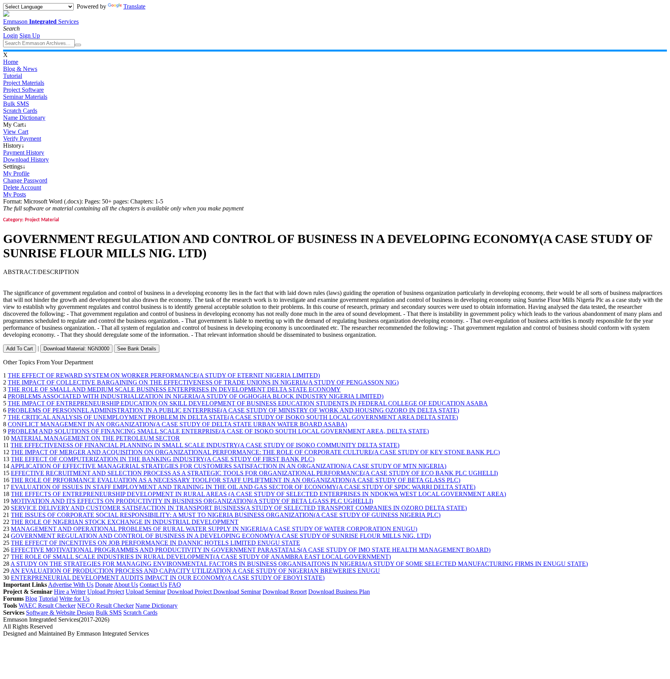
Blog (31, 598)
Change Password (25, 180)
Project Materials (23, 82)
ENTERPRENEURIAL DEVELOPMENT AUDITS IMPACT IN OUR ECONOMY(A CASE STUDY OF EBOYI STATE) (168, 577)
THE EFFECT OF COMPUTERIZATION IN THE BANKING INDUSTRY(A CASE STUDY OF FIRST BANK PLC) (162, 459)
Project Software (23, 89)
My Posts (14, 194)
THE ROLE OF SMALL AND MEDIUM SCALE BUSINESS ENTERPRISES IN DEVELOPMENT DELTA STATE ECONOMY (174, 389)
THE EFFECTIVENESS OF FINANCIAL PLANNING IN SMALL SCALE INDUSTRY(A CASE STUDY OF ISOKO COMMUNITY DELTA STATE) (204, 445)
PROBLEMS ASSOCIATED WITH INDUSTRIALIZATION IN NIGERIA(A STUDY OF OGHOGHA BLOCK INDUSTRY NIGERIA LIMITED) (195, 396)
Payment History (23, 152)
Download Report (284, 591)
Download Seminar (237, 591)
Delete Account (22, 187)
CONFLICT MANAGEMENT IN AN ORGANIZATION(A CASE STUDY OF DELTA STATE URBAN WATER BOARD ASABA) (177, 424)
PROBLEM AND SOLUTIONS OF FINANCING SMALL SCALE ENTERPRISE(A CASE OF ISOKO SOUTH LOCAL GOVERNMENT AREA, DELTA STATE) (218, 431)
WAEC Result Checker (47, 605)
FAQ (175, 584)
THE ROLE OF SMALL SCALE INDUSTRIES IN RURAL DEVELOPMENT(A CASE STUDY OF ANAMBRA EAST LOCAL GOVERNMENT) (201, 556)
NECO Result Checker (105, 605)
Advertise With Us (70, 584)
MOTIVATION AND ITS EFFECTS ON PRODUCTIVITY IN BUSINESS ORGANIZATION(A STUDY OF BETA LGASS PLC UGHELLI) (192, 501)
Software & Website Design (60, 612)
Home (10, 62)
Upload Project (105, 591)
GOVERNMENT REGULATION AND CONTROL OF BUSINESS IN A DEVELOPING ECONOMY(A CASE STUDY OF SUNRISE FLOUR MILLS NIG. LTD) (221, 536)
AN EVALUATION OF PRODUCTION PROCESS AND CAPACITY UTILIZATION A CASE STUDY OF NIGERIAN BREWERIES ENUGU (195, 570)
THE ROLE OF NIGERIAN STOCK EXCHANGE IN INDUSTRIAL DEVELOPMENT (124, 522)
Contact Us (153, 584)
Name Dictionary (24, 117)
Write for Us (74, 598)
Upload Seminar (146, 591)
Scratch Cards (20, 110)
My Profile (16, 173)
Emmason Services (41, 21)
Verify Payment (22, 138)
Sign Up (29, 35)
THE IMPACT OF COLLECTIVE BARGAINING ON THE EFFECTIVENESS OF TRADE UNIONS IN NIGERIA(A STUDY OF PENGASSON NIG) (203, 382)
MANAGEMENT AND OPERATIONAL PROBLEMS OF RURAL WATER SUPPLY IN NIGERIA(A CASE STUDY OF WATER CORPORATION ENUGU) (214, 529)
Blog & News (20, 68)
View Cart (15, 131)
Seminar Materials (25, 96)
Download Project (190, 591)
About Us (126, 584)
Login (10, 35)
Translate (134, 6)
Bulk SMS (16, 103)
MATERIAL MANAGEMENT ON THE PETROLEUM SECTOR (95, 438)
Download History (26, 159)
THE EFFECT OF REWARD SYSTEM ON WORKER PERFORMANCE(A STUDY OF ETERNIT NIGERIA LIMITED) (164, 375)
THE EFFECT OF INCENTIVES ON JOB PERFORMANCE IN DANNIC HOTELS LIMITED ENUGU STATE (155, 542)
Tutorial (12, 75)
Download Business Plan (339, 591)
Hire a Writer (70, 591)
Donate (104, 584)
